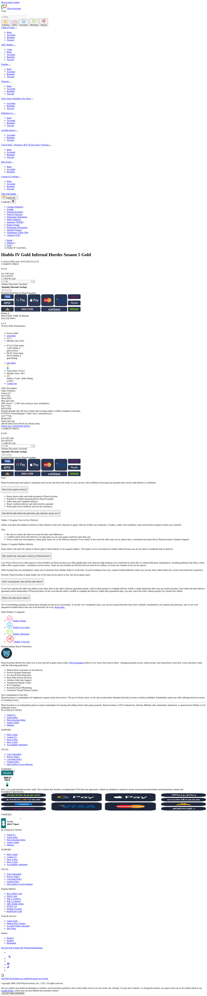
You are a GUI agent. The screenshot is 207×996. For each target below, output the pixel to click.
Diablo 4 (11, 243)
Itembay (10, 940)
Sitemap (10, 725)
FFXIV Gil (12, 906)
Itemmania (11, 943)
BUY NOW (6, 290)
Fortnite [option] (4, 64)
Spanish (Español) (15, 212)
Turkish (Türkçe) (14, 230)
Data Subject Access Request (20, 764)
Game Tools (12, 921)
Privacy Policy (13, 757)
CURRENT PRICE (10, 264)
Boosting (11, 37)
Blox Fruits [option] (6, 162)
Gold (9, 245)
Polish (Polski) (13, 225)
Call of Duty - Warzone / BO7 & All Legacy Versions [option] (25, 145)
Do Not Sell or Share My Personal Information (22, 948)
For (2, 273)
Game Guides (13, 722)
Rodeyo (10, 938)
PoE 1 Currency (14, 899)
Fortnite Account (14, 909)
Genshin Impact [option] (8, 130)
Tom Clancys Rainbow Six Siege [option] (16, 98)
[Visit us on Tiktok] (8, 968)
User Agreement (14, 754)
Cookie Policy (13, 762)
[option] (106, 207)
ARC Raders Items (15, 904)
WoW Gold (12, 896)
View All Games (8, 193)
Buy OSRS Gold (14, 893)
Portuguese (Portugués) (17, 227)
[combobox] (14, 16)
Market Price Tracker (16, 923)
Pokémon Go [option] (7, 113)
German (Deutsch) (15, 207)
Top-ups (10, 40)
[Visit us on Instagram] (8, 964)
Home (9, 240)
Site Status (11, 928)
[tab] (6, 23)
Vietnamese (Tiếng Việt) (17, 232)
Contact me (12, 383)
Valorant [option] (5, 81)
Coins (9, 49)
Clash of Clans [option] (7, 27)
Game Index (12, 717)
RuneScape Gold (14, 911)
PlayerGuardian (76, 663)
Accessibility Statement (17, 744)
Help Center (12, 734)
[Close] (13, 201)
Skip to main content (10, 2)
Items (9, 32)
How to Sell (12, 742)
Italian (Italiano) (14, 219)
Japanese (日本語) (15, 222)
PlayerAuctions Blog (16, 720)
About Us (11, 715)
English (10, 209)
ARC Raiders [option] (7, 44)
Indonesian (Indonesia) (17, 217)
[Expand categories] (16, 28)
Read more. (60, 607)
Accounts (11, 35)
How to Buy (12, 739)
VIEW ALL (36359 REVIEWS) (15, 426)
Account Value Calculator (18, 926)
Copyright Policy (14, 759)
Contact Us (12, 737)
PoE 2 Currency (14, 901)
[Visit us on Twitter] (9, 958)
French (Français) (14, 214)
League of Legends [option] (10, 176)
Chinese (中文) (13, 235)
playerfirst (11, 336)
